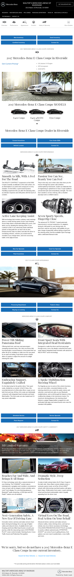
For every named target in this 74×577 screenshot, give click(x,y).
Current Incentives (19, 140)
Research (5, 12)
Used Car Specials (55, 249)
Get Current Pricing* (10, 64)
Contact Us (15, 16)
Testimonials (6, 16)
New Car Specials (18, 249)
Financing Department (39, 12)
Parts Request (18, 420)
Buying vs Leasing (18, 310)
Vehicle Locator (18, 145)
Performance (14, 25)
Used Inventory (55, 37)
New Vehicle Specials (61, 12)
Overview (4, 25)
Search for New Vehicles (26, 556)
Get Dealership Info (64, 4)
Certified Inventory (19, 42)
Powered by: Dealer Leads (64, 575)
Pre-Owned (27, 12)
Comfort (33, 25)
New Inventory (18, 37)
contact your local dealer (53, 564)
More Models (69, 25)
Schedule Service (18, 415)
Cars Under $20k (55, 140)
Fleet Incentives (18, 254)
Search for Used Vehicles (47, 556)
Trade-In (50, 12)
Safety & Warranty (44, 25)
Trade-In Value (55, 305)
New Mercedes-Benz (16, 12)
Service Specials (55, 415)
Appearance (24, 25)
